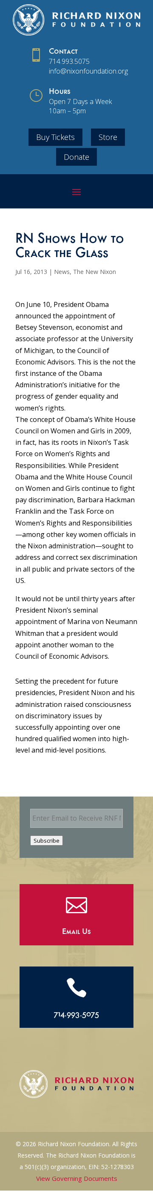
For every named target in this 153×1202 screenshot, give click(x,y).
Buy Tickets (55, 137)
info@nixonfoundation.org (88, 71)
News (62, 272)
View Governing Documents (76, 1178)
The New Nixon (94, 272)
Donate (76, 157)
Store (108, 137)
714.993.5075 (69, 61)
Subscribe (47, 840)
